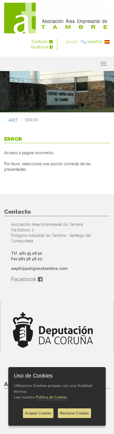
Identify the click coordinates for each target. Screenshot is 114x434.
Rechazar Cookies (74, 413)
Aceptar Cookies (38, 413)
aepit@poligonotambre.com (39, 268)
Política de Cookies (51, 397)
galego (72, 41)
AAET (13, 120)
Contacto (40, 41)
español (95, 41)
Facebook (40, 47)
